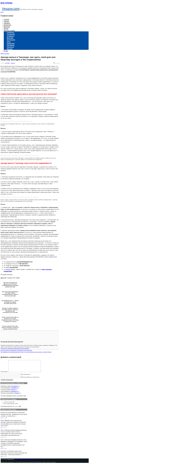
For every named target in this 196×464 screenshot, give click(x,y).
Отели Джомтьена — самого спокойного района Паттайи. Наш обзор (10, 302)
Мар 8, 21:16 (3, 437)
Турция (6, 19)
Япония (9, 49)
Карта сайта (18, 459)
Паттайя (7, 63)
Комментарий (4, 371)
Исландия (7, 25)
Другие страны (9, 30)
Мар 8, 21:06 (3, 448)
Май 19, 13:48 (4, 418)
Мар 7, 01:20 (3, 456)
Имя (25, 374)
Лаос (9, 41)
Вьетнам (10, 38)
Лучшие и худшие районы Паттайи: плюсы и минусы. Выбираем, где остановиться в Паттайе (10, 310)
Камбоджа (10, 43)
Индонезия (11, 39)
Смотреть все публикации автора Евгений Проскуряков (15, 348)
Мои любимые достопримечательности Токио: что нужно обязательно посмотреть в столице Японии (26, 352)
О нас (6, 50)
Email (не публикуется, (30, 377)
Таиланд (7, 23)
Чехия (6, 28)
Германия (10, 32)
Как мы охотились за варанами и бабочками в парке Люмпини (16, 350)
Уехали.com (11, 8)
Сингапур (10, 47)
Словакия (10, 36)
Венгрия (7, 26)
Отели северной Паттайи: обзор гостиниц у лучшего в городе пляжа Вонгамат (10, 327)
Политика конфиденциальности (30, 459)
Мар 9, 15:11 (3, 427)
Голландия (11, 34)
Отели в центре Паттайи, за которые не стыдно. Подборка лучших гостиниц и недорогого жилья (10, 319)
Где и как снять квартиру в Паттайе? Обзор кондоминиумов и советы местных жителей (10, 294)
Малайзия (10, 45)
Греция (6, 21)
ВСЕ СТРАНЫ (6, 3)
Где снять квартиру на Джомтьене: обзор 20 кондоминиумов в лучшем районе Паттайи (10, 285)
